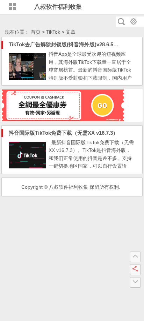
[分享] (135, 269)
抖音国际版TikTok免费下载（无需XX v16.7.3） (63, 133)
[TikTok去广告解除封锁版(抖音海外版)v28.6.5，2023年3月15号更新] (27, 78)
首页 (36, 32)
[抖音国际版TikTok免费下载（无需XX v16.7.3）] (27, 166)
